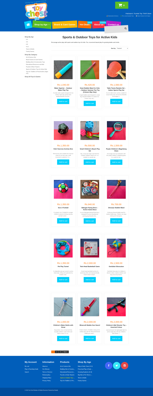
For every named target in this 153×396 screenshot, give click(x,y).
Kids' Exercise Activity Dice (63, 149)
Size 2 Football (63, 208)
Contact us (113, 24)
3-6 (27, 42)
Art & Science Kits (31, 57)
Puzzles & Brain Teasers (33, 66)
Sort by (113, 48)
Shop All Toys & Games (32, 76)
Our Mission (45, 369)
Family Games (30, 51)
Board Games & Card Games (34, 59)
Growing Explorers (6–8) (85, 372)
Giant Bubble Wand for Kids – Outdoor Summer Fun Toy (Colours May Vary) (90, 90)
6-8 (27, 44)
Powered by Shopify (53, 390)
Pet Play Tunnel (63, 266)
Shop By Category (31, 54)
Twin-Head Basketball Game (90, 266)
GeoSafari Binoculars (116, 266)
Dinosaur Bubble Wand (116, 208)
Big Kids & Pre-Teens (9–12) (86, 375)
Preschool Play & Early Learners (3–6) (89, 369)
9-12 (27, 46)
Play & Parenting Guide (31, 369)
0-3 (27, 39)
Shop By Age (29, 37)
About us (99, 24)
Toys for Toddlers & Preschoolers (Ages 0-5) (73, 380)
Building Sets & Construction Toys (35, 62)
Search (27, 372)
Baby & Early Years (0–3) (85, 366)
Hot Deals (85, 24)
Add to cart (63, 101)
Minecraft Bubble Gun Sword (90, 325)
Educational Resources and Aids (35, 64)
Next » (65, 352)
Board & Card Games (64, 24)
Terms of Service (47, 372)
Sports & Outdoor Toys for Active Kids (36, 69)
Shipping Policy (46, 378)
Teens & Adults (30, 49)
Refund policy (46, 375)
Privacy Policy (46, 380)
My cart (27, 366)
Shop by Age (40, 24)
